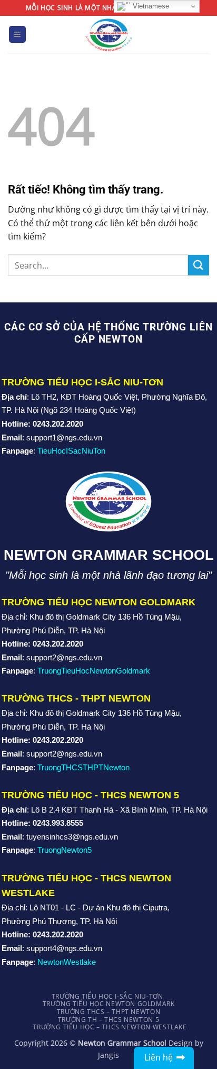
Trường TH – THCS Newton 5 (108, 1019)
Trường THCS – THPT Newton (108, 1011)
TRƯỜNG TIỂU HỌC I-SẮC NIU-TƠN (107, 996)
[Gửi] (198, 265)
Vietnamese (150, 6)
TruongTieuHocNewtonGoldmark (93, 670)
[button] (17, 34)
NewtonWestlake (66, 961)
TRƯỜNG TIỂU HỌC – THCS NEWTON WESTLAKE (109, 1026)
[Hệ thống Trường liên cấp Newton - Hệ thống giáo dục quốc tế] (109, 34)
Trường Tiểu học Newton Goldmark (109, 1003)
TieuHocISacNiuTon (71, 450)
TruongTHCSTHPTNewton (83, 767)
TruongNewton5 (64, 849)
